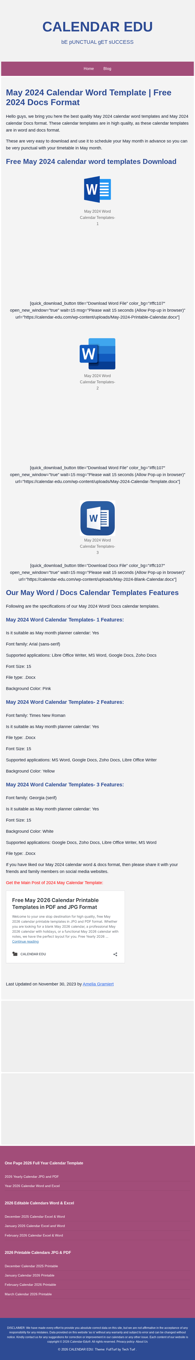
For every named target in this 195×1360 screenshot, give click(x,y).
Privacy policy (125, 1341)
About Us (142, 1341)
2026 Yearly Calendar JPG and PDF (32, 1176)
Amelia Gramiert (98, 984)
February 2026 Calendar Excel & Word (34, 1235)
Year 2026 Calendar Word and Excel (32, 1186)
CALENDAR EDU (97, 26)
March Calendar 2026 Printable (28, 1294)
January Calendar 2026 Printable (29, 1275)
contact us (31, 1337)
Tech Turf (129, 1349)
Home (89, 69)
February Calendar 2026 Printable (30, 1284)
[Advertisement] (97, 1035)
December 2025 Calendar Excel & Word (35, 1216)
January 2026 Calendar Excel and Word (35, 1226)
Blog (107, 69)
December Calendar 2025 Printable (31, 1266)
